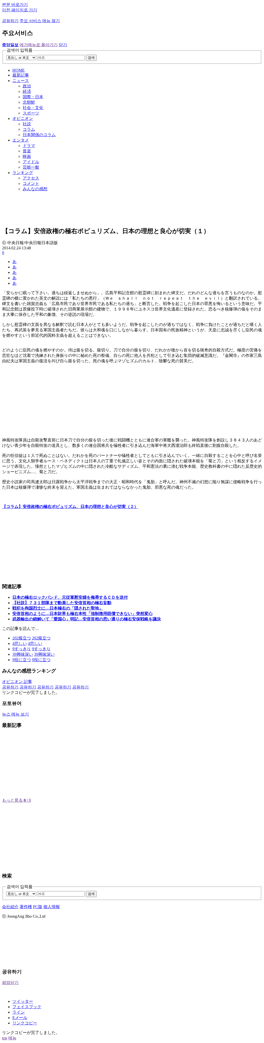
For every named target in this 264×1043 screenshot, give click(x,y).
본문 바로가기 (15, 4)
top (4, 1038)
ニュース (20, 80)
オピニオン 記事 (17, 681)
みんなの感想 (35, 189)
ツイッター (22, 1001)
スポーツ (31, 113)
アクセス (31, 178)
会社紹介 (10, 907)
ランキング (22, 172)
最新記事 (20, 75)
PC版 (37, 907)
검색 (91, 58)
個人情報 (51, 907)
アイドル (31, 162)
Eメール (19, 1017)
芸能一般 (31, 167)
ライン (18, 1012)
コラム (29, 129)
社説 (27, 124)
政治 (27, 86)
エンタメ (20, 140)
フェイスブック (26, 1007)
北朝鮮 (29, 102)
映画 (27, 156)
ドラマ (29, 145)
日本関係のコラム (39, 135)
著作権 (26, 907)
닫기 (63, 45)
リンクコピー (24, 1023)
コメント (31, 183)
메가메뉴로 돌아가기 (39, 45)
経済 (27, 91)
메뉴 (12, 1038)
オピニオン (22, 118)
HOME (18, 70)
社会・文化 (33, 107)
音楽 (27, 151)
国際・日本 (33, 97)
